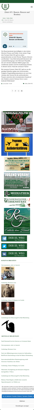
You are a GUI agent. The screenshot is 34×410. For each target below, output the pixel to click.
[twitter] (15, 91)
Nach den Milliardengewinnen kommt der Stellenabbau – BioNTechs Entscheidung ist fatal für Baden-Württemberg (17, 354)
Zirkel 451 (30, 83)
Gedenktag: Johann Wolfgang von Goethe (12, 365)
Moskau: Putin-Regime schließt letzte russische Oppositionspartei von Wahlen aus (14, 381)
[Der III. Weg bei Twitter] (17, 246)
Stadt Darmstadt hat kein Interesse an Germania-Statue (16, 341)
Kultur (26, 83)
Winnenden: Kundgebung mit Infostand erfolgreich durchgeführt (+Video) (15, 370)
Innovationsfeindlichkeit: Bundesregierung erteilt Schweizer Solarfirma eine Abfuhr (14, 360)
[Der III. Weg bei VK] (17, 254)
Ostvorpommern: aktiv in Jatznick (10, 345)
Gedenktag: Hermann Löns (8, 349)
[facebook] (12, 91)
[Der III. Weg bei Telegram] (17, 238)
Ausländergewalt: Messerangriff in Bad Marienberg (15, 376)
